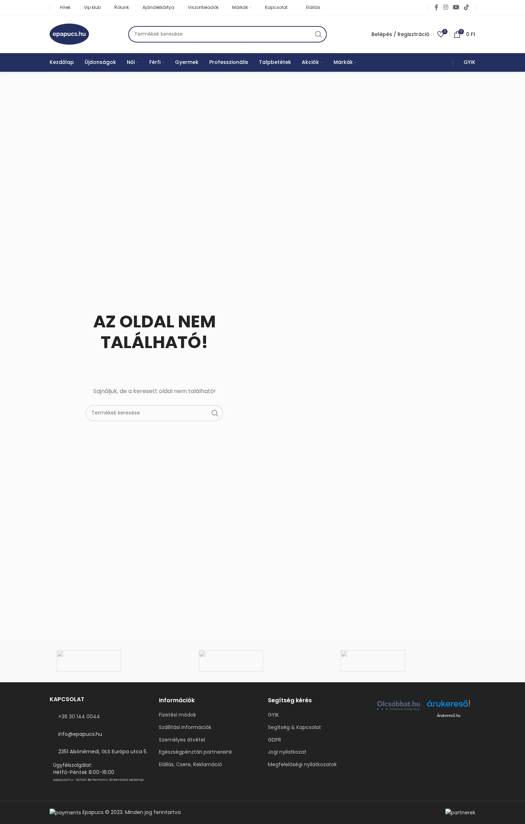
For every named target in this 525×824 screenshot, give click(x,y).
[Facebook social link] (436, 7)
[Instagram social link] (445, 7)
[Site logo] (69, 33)
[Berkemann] (262, 661)
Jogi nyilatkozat (287, 752)
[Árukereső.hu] (448, 706)
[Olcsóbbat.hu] (398, 705)
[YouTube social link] (455, 7)
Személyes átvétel (182, 740)
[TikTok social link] (466, 7)
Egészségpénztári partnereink (195, 752)
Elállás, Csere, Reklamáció (190, 764)
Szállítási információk (185, 727)
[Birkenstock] (404, 661)
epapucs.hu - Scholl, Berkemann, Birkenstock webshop (98, 780)
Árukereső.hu (448, 715)
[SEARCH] (318, 34)
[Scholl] (120, 661)
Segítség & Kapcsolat (294, 727)
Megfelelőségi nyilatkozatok (302, 764)
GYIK (273, 715)
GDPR (274, 740)
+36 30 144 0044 (79, 716)
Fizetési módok (177, 715)
